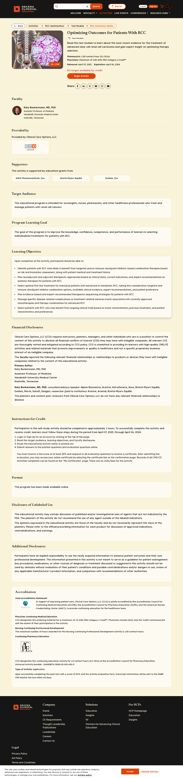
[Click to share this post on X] (90, 86)
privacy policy (85, 775)
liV (87, 719)
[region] (91, 771)
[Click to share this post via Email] (108, 86)
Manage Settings (150, 771)
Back (20, 26)
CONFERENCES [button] (139, 13)
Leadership (49, 731)
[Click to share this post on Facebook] (77, 86)
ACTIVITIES (106, 13)
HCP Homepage (138, 710)
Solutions (48, 715)
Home (46, 710)
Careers (47, 736)
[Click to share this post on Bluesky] (96, 86)
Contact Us (49, 740)
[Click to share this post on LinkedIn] (83, 86)
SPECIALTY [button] (89, 13)
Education (91, 710)
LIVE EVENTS (121, 13)
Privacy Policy (19, 753)
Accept (130, 771)
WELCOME (75, 13)
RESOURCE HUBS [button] (159, 13)
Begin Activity (81, 76)
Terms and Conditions (23, 762)
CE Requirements (52, 719)
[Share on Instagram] (102, 86)
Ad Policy (17, 758)
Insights (90, 715)
